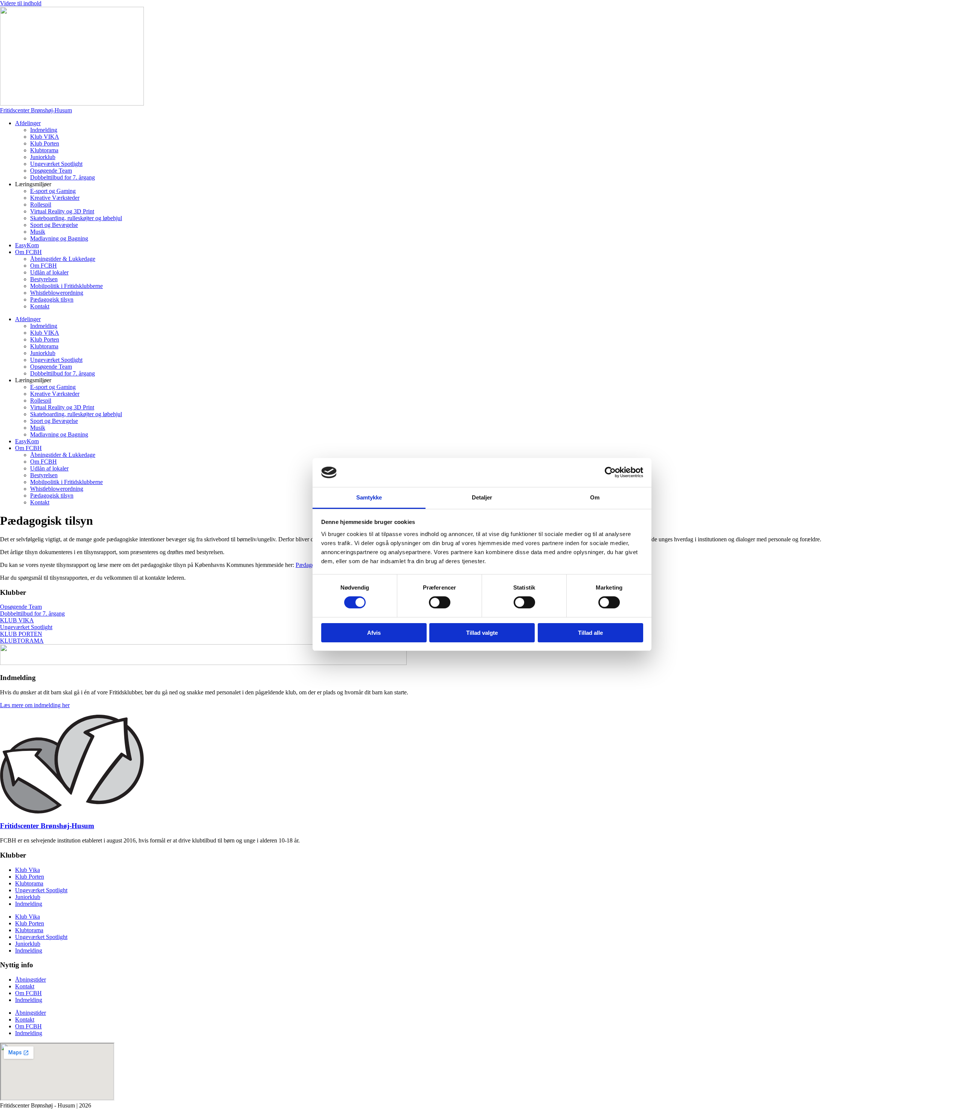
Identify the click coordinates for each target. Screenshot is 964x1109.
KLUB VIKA (17, 620)
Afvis (374, 633)
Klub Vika (27, 870)
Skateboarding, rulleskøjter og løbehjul (76, 218)
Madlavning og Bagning (59, 238)
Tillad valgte (482, 633)
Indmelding (43, 130)
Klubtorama (44, 150)
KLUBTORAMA (22, 640)
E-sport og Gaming (53, 191)
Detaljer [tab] (482, 497)
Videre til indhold (20, 3)
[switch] (439, 602)
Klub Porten (44, 143)
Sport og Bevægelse (54, 225)
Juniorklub (42, 157)
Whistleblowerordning (56, 293)
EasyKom (27, 245)
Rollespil (40, 204)
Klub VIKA (44, 136)
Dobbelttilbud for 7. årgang (62, 177)
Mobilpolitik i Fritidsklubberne (66, 286)
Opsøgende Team (51, 170)
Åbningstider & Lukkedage (62, 259)
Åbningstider (30, 979)
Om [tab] (594, 497)
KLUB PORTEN (21, 634)
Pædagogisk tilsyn (51, 299)
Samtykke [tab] (369, 497)
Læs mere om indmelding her (35, 705)
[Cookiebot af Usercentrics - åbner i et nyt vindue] (610, 472)
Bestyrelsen (44, 279)
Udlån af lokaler (49, 272)
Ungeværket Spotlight (56, 164)
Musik (37, 231)
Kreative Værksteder (54, 198)
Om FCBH (28, 252)
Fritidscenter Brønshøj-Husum (47, 826)
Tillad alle (590, 633)
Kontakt (39, 306)
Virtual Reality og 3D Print (62, 211)
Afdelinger (28, 123)
